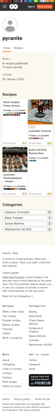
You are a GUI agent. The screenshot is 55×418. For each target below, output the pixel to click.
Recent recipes (11, 324)
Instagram (34, 364)
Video (32, 127)
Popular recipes (11, 320)
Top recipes (9, 316)
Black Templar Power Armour (11, 104)
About (5, 360)
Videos (6, 333)
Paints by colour (11, 386)
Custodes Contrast (40, 130)
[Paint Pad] (13, 6)
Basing (33, 311)
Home (5, 399)
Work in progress (12, 337)
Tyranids (34, 340)
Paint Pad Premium (13, 277)
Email (32, 368)
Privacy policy (22, 399)
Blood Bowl (35, 316)
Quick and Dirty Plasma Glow (38, 151)
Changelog (8, 364)
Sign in (31, 6)
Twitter (33, 360)
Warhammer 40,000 (40, 344)
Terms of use (42, 399)
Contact (7, 373)
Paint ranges (9, 381)
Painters (7, 377)
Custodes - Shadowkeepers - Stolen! (12, 178)
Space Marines (37, 335)
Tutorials (7, 329)
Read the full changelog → (17, 296)
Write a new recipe (13, 311)
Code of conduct (12, 368)
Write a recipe (44, 6)
